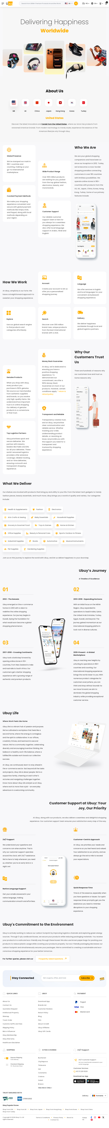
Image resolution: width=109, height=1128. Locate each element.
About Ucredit (43, 1024)
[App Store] (79, 1081)
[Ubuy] (9, 3)
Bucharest (42, 1058)
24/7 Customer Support (87, 1060)
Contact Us (7, 1005)
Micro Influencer (9, 1031)
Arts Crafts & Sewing (16, 517)
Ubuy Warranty (8, 1039)
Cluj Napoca (43, 1061)
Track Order (7, 1020)
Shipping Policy (8, 1028)
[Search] (76, 3)
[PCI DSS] (8, 1099)
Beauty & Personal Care (39, 533)
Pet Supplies (12, 549)
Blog (40, 1016)
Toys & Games (44, 525)
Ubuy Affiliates (43, 1028)
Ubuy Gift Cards (44, 1031)
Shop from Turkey (9, 1112)
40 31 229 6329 (81, 1071)
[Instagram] (95, 1118)
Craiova (41, 1076)
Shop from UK (21, 1109)
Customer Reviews (45, 1009)
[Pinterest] (92, 1120)
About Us (6, 1001)
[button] (85, 3)
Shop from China (87, 1109)
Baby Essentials (41, 517)
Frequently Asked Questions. (51, 959)
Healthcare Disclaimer (11, 1043)
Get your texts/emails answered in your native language (90, 1063)
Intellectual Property (11, 1013)
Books (35, 541)
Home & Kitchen (67, 525)
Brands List (42, 1005)
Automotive (52, 541)
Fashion (39, 509)
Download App (44, 1001)
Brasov (41, 1084)
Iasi (39, 1069)
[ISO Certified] (23, 1098)
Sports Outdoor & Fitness (70, 533)
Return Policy (43, 1013)
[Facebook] (91, 1118)
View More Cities (44, 1088)
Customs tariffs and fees (12, 1024)
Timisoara (42, 1065)
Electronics (56, 509)
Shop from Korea (71, 1109)
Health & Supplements (17, 509)
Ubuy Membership (10, 1035)
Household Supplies (65, 517)
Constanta (42, 1073)
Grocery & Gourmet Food (18, 525)
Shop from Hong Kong (53, 1109)
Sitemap (6, 1016)
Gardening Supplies (35, 549)
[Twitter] (103, 1118)
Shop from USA (8, 1109)
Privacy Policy (58, 1118)
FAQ (39, 1020)
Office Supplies (14, 533)
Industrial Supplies (15, 541)
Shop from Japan (36, 1109)
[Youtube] (99, 1118)
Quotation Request (10, 1009)
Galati (40, 1080)
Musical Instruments (75, 541)
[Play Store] (93, 1081)
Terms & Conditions (43, 1118)
